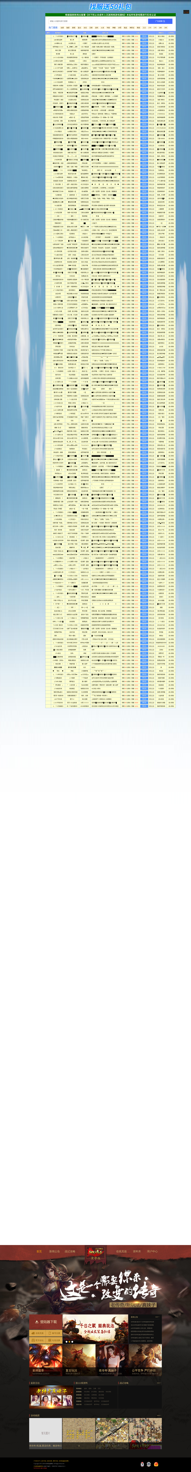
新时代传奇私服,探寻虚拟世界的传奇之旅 (142, 1335)
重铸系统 (94, 1398)
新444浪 (49, 1461)
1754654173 (37, 1461)
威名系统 (101, 1391)
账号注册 (56, 1333)
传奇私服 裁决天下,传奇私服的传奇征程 (142, 1322)
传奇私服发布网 (63, 1461)
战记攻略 (70, 1251)
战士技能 (101, 1395)
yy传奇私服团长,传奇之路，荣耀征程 (141, 1328)
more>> (157, 1317)
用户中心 (152, 1251)
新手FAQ (96, 1401)
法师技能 (94, 1395)
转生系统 (87, 1391)
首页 (39, 1251)
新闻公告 (54, 1251)
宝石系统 (101, 1398)
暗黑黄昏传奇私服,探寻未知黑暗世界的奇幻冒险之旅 (142, 1332)
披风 (85, 1388)
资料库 (137, 1251)
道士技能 (87, 1395)
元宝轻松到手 (88, 1401)
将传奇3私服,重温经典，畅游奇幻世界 (47, 1445)
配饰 (90, 1388)
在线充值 (121, 1251)
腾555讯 (55, 1461)
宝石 (99, 1388)
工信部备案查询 (38, 1466)
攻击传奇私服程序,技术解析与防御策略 (142, 1325)
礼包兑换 (56, 1340)
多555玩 (43, 1461)
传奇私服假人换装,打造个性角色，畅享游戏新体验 (142, 1338)
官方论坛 (40, 1340)
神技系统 (87, 1398)
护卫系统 (94, 1391)
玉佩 (94, 1388)
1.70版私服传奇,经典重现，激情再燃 (141, 1341)
